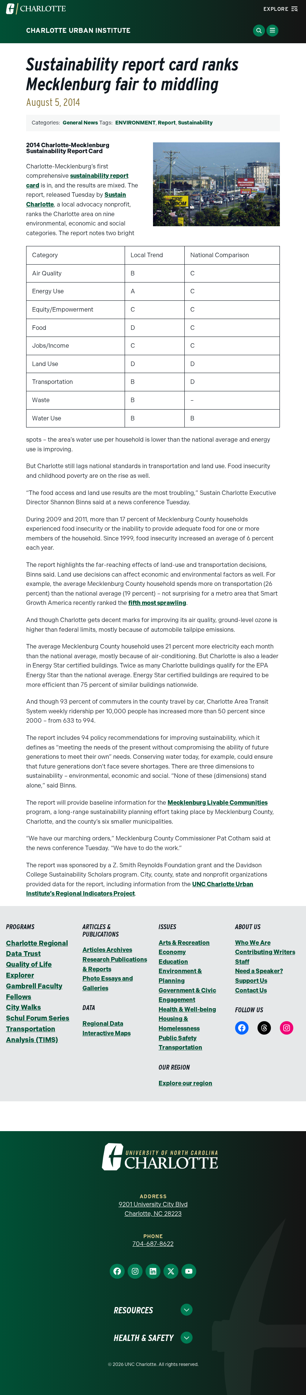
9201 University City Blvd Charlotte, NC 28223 (153, 1209)
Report (167, 123)
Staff (242, 961)
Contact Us (251, 990)
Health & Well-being (187, 1009)
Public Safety (178, 1038)
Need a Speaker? (259, 971)
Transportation (180, 1047)
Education (173, 961)
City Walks (23, 1007)
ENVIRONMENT (135, 123)
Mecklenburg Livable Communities (218, 802)
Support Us (251, 980)
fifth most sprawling (157, 602)
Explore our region (185, 1083)
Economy (172, 952)
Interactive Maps (106, 1033)
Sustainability (195, 123)
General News (80, 123)
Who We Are (253, 942)
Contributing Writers (265, 952)
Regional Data (102, 1023)
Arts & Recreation (184, 942)
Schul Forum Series (37, 1018)
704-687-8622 (153, 1243)
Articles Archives (107, 949)
